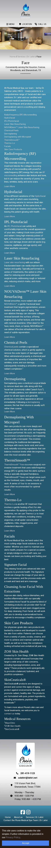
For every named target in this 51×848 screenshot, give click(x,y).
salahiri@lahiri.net (27, 777)
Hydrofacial (9, 118)
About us (18, 817)
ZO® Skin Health (13, 726)
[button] (23, 813)
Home (12, 56)
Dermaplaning (10, 133)
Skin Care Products (13, 149)
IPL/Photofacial (11, 121)
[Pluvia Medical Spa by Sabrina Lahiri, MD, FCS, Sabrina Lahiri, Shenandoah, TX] (25, 10)
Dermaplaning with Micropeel (17, 137)
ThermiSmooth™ (12, 140)
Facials (7, 146)
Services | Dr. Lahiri (26, 56)
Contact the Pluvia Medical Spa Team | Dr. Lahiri (26, 820)
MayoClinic (10, 723)
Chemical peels (11, 346)
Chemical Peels (11, 130)
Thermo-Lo (9, 143)
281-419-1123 (27, 773)
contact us (9, 713)
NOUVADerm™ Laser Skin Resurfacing (21, 127)
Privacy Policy (13, 837)
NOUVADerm (10, 304)
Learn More (9, 186)
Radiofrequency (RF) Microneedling (20, 114)
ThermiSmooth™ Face (14, 464)
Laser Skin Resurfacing (15, 124)
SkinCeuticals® (12, 729)
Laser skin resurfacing (14, 262)
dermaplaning (33, 402)
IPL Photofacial (14, 226)
